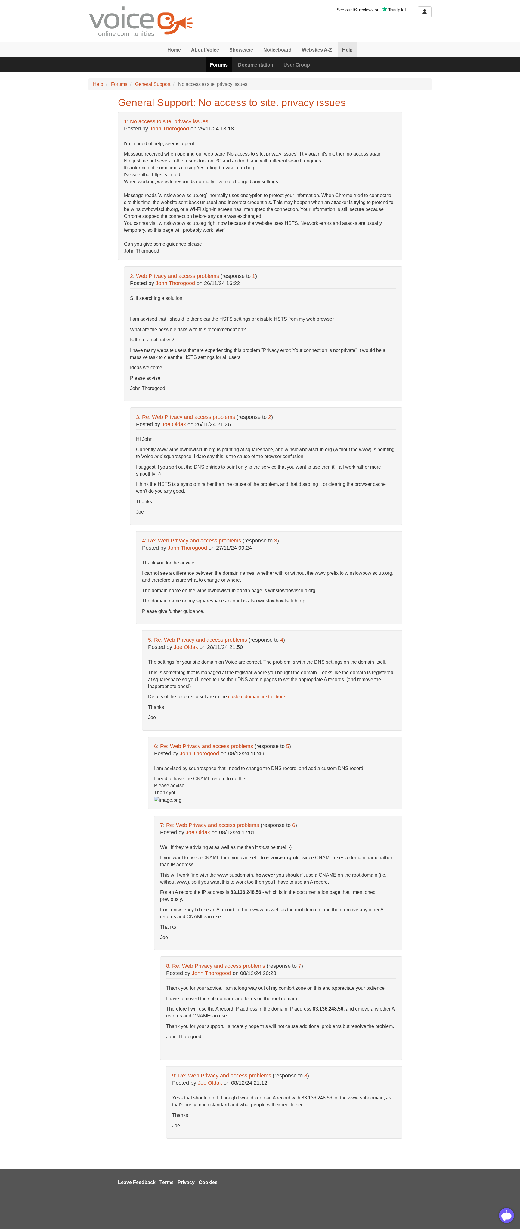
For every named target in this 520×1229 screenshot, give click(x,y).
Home (174, 49)
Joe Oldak (174, 424)
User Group (296, 65)
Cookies (208, 1182)
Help (347, 49)
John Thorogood (169, 129)
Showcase (241, 49)
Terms (166, 1182)
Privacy (186, 1182)
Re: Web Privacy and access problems (188, 417)
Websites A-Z (317, 49)
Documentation (255, 65)
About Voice (205, 49)
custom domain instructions (257, 696)
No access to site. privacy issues (169, 121)
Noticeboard (277, 49)
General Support (152, 84)
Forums (219, 65)
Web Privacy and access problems (177, 276)
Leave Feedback (137, 1182)
